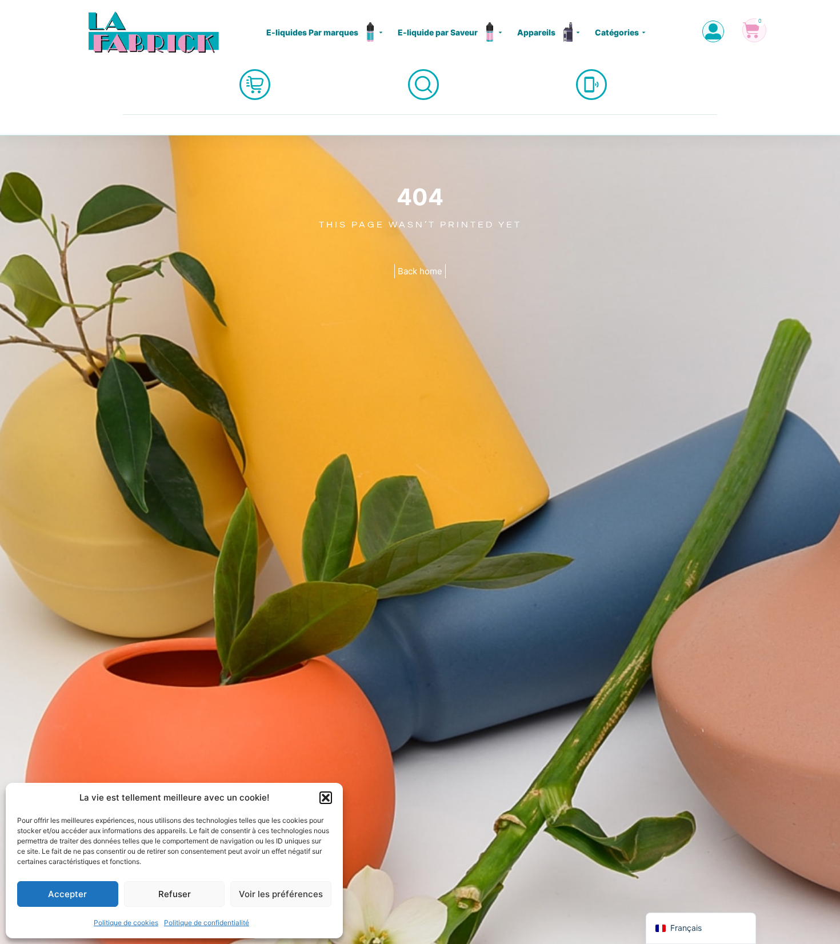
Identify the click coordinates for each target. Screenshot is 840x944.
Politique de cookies (126, 922)
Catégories (617, 32)
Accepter (67, 894)
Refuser (174, 894)
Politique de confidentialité (206, 922)
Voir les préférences (281, 894)
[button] (325, 797)
